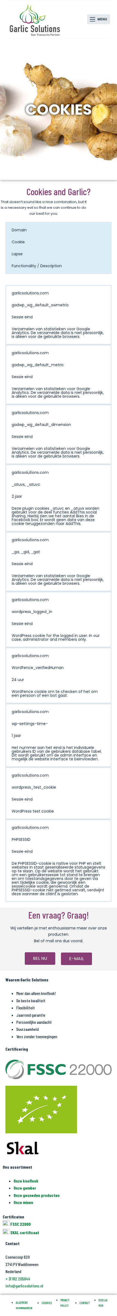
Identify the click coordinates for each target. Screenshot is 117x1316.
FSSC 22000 (20, 1224)
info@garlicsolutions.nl (24, 1285)
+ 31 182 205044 (17, 1278)
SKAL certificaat (24, 1232)
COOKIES (47, 1303)
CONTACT (84, 1303)
